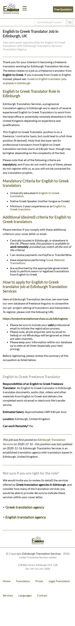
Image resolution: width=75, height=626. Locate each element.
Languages (25, 595)
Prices (39, 581)
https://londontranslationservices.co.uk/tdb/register (35, 318)
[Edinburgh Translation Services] (11, 9)
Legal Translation (59, 581)
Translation (23, 581)
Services (8, 595)
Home (6, 581)
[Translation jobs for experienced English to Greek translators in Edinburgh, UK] (37, 540)
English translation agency (25, 517)
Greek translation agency (24, 507)
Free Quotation (63, 9)
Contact (42, 595)
